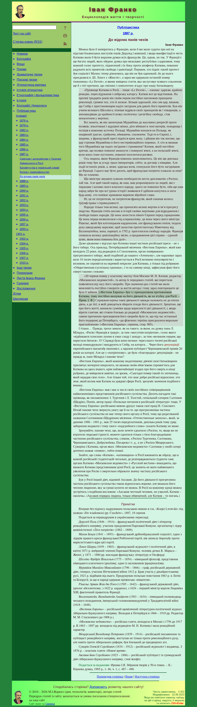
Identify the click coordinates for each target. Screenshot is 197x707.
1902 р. (24, 238)
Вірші (21, 64)
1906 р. (24, 253)
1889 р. (24, 186)
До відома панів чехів (32, 176)
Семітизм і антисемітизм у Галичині (40, 158)
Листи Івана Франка (31, 278)
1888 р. (24, 181)
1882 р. (24, 130)
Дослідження (26, 288)
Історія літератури (30, 90)
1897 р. (24, 224)
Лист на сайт (22, 33)
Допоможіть (98, 687)
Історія (21, 100)
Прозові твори (27, 79)
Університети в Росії (31, 163)
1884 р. (24, 139)
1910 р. (24, 262)
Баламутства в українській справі (39, 167)
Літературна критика (31, 84)
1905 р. (24, 248)
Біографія (24, 59)
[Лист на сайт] (65, 36)
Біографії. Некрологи (32, 105)
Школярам (20, 298)
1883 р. (24, 135)
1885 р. (24, 144)
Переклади (25, 273)
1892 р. (24, 200)
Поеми (21, 69)
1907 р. (24, 258)
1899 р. (24, 229)
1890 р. (24, 190)
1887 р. (24, 154)
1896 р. (24, 219)
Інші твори (24, 267)
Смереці (50, 703)
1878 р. (24, 125)
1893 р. (24, 205)
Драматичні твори (29, 74)
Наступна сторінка (147, 676)
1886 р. (24, 149)
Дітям (17, 293)
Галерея (23, 283)
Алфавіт (21, 115)
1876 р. (24, 120)
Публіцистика (26, 110)
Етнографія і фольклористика (38, 95)
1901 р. (20, 234)
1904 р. (24, 243)
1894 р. (24, 210)
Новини (22, 53)
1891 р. (24, 195)
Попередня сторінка (110, 676)
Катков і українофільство (34, 172)
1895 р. (24, 214)
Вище (129, 676)
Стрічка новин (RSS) (27, 41)
